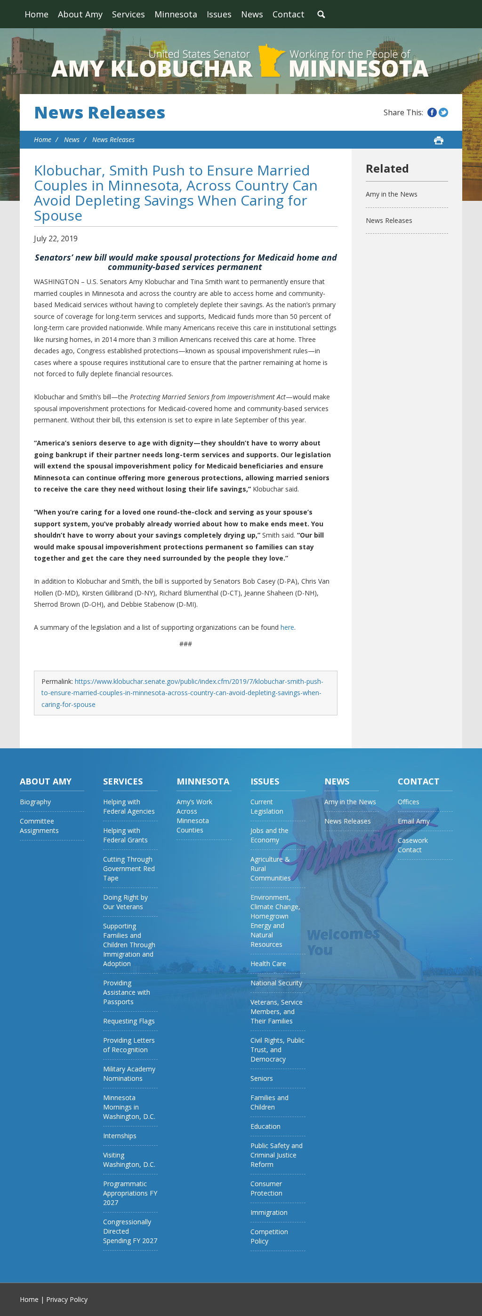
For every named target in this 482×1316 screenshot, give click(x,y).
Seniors (261, 1078)
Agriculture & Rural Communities (270, 868)
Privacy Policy (67, 1299)
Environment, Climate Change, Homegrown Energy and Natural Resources (275, 921)
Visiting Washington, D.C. (129, 1159)
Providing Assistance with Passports (126, 992)
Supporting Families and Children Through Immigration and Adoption (129, 944)
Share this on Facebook (432, 112)
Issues (219, 14)
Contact (289, 14)
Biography (35, 801)
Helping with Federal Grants (125, 835)
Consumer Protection (266, 1188)
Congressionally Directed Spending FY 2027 (130, 1231)
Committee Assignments (39, 826)
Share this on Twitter (443, 112)
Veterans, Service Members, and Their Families (276, 1011)
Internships (120, 1135)
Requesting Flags (129, 1020)
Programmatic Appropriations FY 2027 (130, 1193)
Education (265, 1126)
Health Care (268, 963)
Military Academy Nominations (129, 1073)
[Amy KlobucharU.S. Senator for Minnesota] (241, 61)
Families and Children (269, 1102)
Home (36, 14)
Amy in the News (392, 194)
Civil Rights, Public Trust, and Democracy (277, 1049)
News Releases (99, 112)
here (287, 627)
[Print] (438, 140)
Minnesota (175, 14)
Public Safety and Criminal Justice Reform (276, 1155)
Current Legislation (266, 806)
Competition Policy (269, 1236)
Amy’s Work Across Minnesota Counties (194, 815)
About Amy (80, 14)
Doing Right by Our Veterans (125, 902)
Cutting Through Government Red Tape (129, 868)
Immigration (269, 1212)
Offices (408, 801)
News (252, 14)
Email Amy (414, 821)
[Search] (321, 14)
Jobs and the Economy (269, 835)
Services (128, 14)
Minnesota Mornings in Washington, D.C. (129, 1107)
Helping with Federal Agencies (129, 806)
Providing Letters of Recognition (129, 1045)
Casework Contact (413, 845)
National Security (276, 982)
